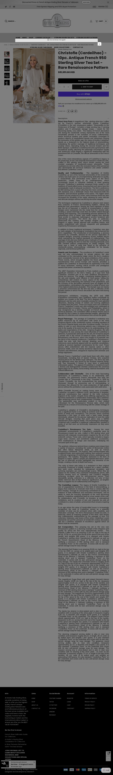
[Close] (99, 44)
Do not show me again (58, 40)
